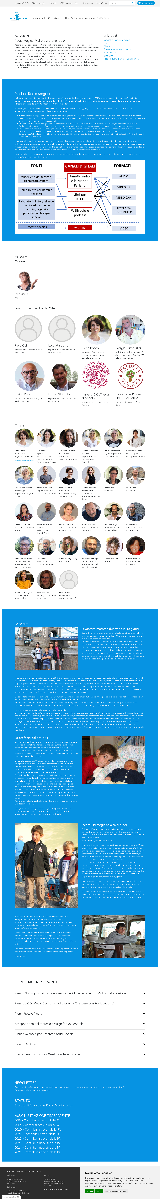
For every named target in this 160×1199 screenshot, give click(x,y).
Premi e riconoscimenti (117, 49)
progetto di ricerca (47, 98)
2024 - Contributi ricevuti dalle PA (38, 1147)
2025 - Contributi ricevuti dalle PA (38, 1152)
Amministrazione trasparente (121, 58)
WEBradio (76, 18)
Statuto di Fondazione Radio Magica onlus (44, 1105)
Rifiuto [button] (99, 1191)
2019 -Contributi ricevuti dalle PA (37, 1125)
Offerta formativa (69, 3)
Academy (90, 18)
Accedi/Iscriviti (148, 3)
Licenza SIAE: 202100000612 (56, 1189)
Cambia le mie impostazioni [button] (115, 1191)
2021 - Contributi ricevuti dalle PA (37, 1134)
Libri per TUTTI (59, 18)
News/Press (101, 3)
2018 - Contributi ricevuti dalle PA (37, 1120)
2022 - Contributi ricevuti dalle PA (38, 1138)
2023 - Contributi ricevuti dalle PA (38, 1143)
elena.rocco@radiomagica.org (60, 951)
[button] (80, 993)
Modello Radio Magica (117, 39)
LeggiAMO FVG (21, 3)
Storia (107, 46)
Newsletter (110, 52)
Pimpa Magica (39, 3)
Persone (108, 43)
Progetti (53, 3)
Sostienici (101, 18)
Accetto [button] (90, 1191)
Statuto (108, 55)
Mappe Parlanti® (41, 18)
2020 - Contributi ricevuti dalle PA (38, 1129)
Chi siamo (88, 3)
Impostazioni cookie (11, 1197)
